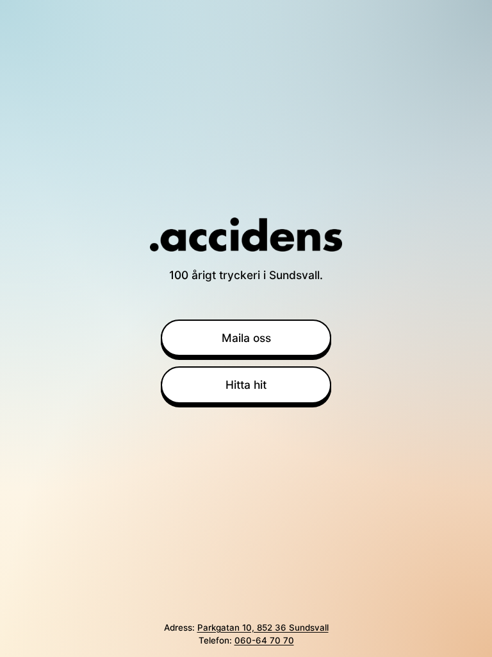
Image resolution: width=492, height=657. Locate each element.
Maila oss (246, 338)
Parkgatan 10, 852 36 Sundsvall (263, 627)
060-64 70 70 (264, 640)
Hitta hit (246, 384)
